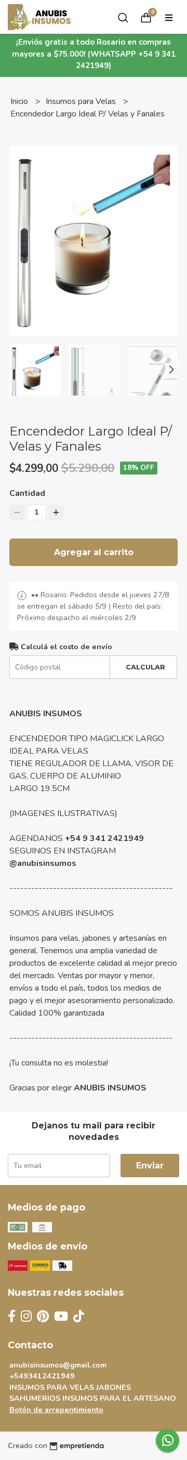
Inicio (20, 101)
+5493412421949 (42, 1376)
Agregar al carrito (93, 552)
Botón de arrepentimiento (56, 1409)
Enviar (150, 1165)
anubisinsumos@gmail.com (57, 1365)
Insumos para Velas (82, 101)
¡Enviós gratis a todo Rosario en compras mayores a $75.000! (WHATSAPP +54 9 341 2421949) (94, 54)
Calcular (145, 667)
